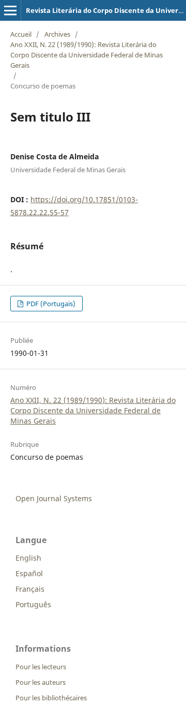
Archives (57, 34)
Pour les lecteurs (41, 666)
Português (33, 604)
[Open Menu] (10, 10)
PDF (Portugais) (50, 303)
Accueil (21, 34)
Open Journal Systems (54, 498)
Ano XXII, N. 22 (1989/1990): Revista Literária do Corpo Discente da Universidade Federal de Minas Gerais (86, 55)
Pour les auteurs (41, 682)
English (28, 558)
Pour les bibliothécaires (51, 697)
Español (29, 573)
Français (30, 589)
